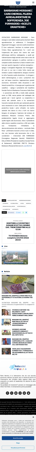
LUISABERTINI (6, 209)
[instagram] (20, 393)
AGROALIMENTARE (12, 200)
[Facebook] (7, 393)
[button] (33, 417)
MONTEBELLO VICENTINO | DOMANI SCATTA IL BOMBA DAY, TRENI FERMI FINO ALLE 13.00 (18, 225)
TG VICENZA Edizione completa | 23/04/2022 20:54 (18, 237)
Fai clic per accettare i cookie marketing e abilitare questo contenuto (18, 170)
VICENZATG (15, 209)
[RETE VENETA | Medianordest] (18, 1)
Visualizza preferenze (18, 448)
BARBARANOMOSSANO (25, 200)
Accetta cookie (18, 438)
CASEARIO (5, 203)
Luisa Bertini (27, 146)
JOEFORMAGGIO (22, 206)
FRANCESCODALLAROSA (9, 206)
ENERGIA (29, 203)
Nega (18, 443)
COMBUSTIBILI (14, 203)
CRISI (22, 203)
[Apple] (28, 393)
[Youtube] (16, 393)
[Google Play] (24, 393)
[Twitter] (11, 393)
